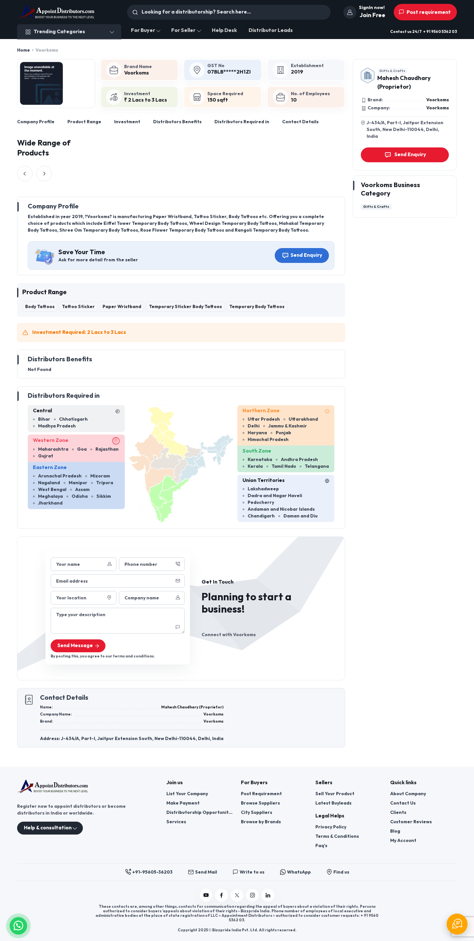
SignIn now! (372, 7)
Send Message (75, 645)
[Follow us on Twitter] (237, 895)
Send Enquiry (306, 255)
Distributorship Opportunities (199, 812)
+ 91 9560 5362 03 (440, 32)
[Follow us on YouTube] (206, 895)
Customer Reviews (411, 821)
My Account (403, 840)
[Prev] (25, 173)
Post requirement (428, 12)
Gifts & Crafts (392, 71)
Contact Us (403, 803)
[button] (18, 925)
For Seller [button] (183, 30)
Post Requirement (261, 793)
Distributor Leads (271, 30)
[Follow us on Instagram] (252, 895)
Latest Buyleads (333, 803)
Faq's (321, 845)
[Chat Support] (457, 924)
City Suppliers (256, 812)
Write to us (252, 872)
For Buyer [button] (143, 30)
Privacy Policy (330, 827)
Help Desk (224, 30)
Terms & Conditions (337, 836)
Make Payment (183, 803)
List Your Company (187, 793)
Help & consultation (48, 828)
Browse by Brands (261, 821)
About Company (408, 793)
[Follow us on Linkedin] (268, 895)
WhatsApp (299, 872)
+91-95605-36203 (152, 872)
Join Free (372, 15)
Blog (395, 831)
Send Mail (206, 872)
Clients (398, 812)
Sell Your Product (334, 793)
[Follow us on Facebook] (221, 895)
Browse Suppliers (260, 803)
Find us (341, 872)
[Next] (44, 173)
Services (176, 821)
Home (23, 50)
